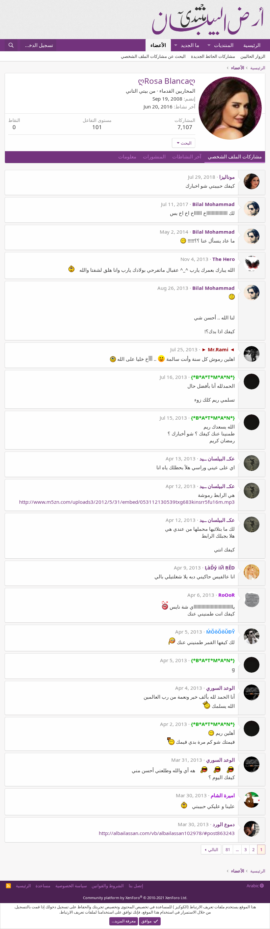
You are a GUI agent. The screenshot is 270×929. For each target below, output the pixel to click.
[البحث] (11, 45)
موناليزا (227, 177)
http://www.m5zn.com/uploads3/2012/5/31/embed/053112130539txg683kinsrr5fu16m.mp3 (127, 502)
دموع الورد (224, 824)
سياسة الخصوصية (71, 886)
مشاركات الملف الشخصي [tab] (235, 156)
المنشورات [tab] (154, 156)
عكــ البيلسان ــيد (217, 458)
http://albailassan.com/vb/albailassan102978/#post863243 (167, 833)
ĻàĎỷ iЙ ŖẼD (220, 567)
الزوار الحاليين (252, 56)
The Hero (223, 259)
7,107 (184, 127)
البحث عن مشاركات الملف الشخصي (153, 56)
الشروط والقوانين (108, 886)
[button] (208, 45)
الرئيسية (251, 45)
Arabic (253, 886)
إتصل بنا (136, 886)
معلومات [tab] (127, 156)
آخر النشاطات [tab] (186, 156)
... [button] (237, 849)
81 (228, 849)
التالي (213, 849)
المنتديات (223, 45)
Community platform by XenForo (135, 897)
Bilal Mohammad (213, 204)
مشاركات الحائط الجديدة (213, 56)
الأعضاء (158, 45)
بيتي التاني (137, 90)
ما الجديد (190, 45)
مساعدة (43, 886)
